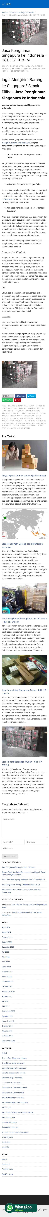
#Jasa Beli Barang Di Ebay (28, 411)
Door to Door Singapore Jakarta (22, 12)
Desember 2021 (8, 981)
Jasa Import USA (8, 1117)
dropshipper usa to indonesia (13, 1063)
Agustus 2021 (7, 996)
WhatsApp (8, 400)
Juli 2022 (5, 952)
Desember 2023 (8, 947)
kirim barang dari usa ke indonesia (15, 1132)
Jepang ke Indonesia (10, 1127)
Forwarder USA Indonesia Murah (14, 1088)
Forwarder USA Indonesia (11, 1083)
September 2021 (8, 991)
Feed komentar (7, 1169)
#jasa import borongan (22, 418)
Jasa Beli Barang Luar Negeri (13, 1097)
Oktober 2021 (7, 986)
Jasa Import (6, 1107)
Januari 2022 (7, 977)
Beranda (5, 12)
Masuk (4, 1159)
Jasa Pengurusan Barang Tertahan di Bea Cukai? (21, 885)
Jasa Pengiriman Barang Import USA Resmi (18, 867)
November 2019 (8, 1021)
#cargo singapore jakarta (21, 406)
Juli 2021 (5, 1001)
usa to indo (6, 1142)
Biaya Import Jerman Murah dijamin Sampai (24, 475)
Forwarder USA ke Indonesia (13, 1093)
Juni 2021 (5, 1006)
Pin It (18, 400)
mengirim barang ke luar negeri (16, 143)
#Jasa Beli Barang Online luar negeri (20, 413)
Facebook (21, 396)
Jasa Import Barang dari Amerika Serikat (17, 1112)
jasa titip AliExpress (9, 1122)
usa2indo (5, 1147)
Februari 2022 (7, 972)
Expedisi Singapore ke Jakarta (14, 1073)
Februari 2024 (7, 937)
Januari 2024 (7, 942)
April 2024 (6, 927)
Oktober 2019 (7, 1026)
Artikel (4, 1053)
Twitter (31, 396)
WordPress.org (7, 1174)
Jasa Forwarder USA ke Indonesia (15, 1102)
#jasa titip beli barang (25, 426)
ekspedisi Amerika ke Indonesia (14, 1068)
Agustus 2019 (7, 1031)
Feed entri (6, 1164)
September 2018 (8, 1041)
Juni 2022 (5, 957)
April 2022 (6, 962)
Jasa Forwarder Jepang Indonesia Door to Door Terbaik (23, 880)
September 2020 (8, 1011)
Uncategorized (7, 1137)
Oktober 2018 (7, 1036)
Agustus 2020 (7, 1016)
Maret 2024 (6, 932)
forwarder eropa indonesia (12, 1078)
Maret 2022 (6, 967)
